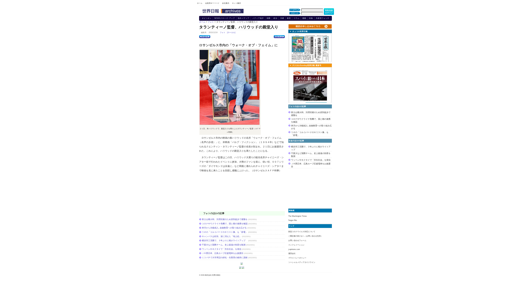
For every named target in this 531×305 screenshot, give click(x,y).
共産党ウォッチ (322, 18)
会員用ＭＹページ (212, 3)
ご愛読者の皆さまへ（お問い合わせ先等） (305, 236)
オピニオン (207, 18)
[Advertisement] (242, 193)
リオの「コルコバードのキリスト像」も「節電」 (225, 232)
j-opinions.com (294, 249)
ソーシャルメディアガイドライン (301, 262)
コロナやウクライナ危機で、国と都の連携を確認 (225, 223)
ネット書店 (236, 3)
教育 (289, 18)
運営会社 (292, 253)
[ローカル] (231, 32)
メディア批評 (258, 18)
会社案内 (225, 3)
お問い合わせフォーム (297, 240)
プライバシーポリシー (297, 258)
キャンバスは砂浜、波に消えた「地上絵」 (221, 236)
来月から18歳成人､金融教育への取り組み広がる (224, 228)
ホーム (199, 3)
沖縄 (282, 18)
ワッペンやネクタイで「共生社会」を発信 (221, 249)
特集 (311, 18)
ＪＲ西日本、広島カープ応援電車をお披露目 (222, 253)
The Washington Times (297, 216)
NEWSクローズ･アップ (224, 18)
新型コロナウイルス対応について (301, 232)
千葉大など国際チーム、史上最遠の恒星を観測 (223, 245)
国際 (268, 18)
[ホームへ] (223, 13)
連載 (304, 18)
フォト (222, 32)
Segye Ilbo (292, 220)
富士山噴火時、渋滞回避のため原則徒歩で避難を (225, 219)
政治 (275, 18)
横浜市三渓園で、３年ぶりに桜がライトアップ (225, 240)
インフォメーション (296, 245)
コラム (296, 18)
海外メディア (243, 18)
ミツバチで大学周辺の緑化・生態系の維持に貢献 (225, 257)
